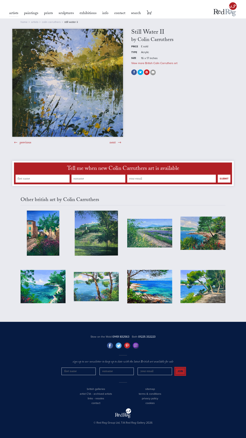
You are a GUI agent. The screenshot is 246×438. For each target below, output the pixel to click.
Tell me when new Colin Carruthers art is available (123, 169)
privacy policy (150, 398)
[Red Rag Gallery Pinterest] (127, 346)
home (24, 22)
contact (95, 403)
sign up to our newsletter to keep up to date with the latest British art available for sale (123, 362)
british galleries (96, 389)
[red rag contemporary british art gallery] (225, 9)
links (90, 398)
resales (99, 398)
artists (34, 22)
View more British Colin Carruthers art (154, 63)
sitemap (150, 389)
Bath (143, 336)
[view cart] (149, 12)
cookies (150, 403)
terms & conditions (150, 393)
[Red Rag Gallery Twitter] (119, 346)
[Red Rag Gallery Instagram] (136, 346)
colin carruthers (51, 22)
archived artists (103, 393)
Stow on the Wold (110, 336)
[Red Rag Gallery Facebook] (110, 346)
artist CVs (85, 393)
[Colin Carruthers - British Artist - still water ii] (67, 83)
